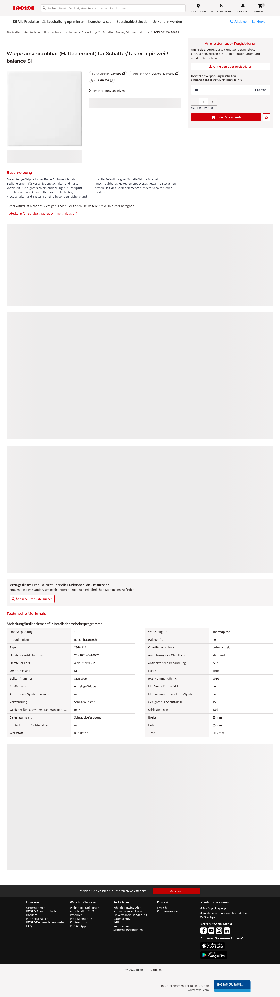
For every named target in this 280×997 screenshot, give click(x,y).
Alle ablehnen (241, 969)
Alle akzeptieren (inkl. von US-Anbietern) (241, 953)
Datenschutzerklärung (85, 979)
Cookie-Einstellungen (241, 985)
